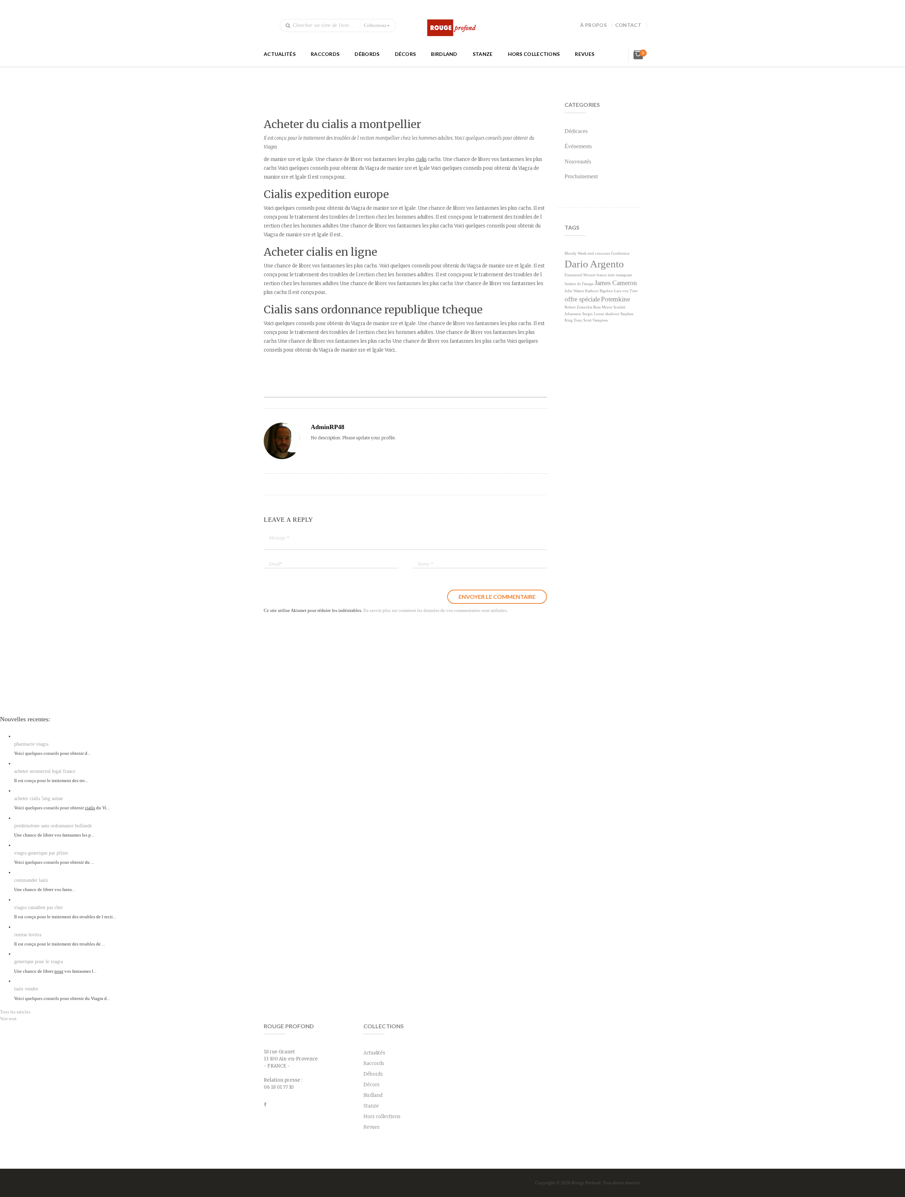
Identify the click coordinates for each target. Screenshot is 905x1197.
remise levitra (27, 934)
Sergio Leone (593, 314)
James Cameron (616, 283)
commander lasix (31, 880)
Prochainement (581, 176)
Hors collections (534, 54)
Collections (375, 25)
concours (602, 253)
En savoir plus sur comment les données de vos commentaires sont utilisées (435, 610)
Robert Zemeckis (578, 307)
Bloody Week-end (579, 253)
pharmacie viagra (31, 744)
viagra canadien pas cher (38, 907)
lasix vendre (26, 988)
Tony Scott (582, 320)
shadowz (612, 314)
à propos (593, 25)
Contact (628, 25)
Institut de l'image (579, 284)
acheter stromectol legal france (44, 771)
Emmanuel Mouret (580, 275)
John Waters (574, 291)
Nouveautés (578, 161)
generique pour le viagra (38, 961)
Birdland (444, 54)
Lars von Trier (626, 291)
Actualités (280, 54)
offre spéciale (582, 299)
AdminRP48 (327, 426)
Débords (367, 54)
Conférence (620, 253)
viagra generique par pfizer (41, 853)
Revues (584, 54)
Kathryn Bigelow (599, 291)
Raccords (325, 54)
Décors (405, 54)
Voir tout (8, 1018)
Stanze (483, 54)
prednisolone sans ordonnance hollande (53, 825)
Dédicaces (576, 131)
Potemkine (615, 299)
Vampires (600, 320)
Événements (578, 146)
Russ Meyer (602, 307)
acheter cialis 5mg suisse (38, 798)
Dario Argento (594, 264)
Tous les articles (15, 1011)
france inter (605, 275)
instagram (624, 275)
